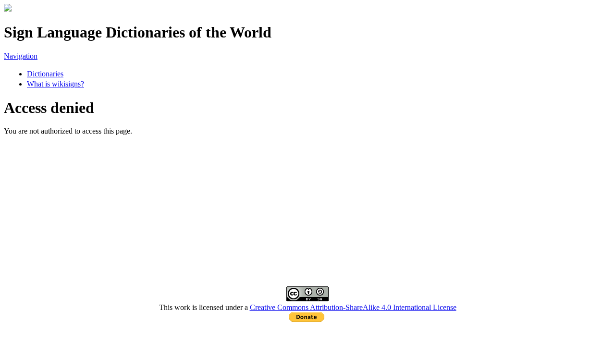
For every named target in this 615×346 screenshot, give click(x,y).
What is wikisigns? (55, 84)
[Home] (8, 9)
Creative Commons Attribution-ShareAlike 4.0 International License (353, 307)
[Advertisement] (292, 203)
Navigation (20, 56)
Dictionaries (45, 74)
